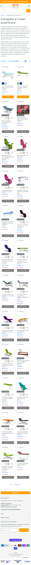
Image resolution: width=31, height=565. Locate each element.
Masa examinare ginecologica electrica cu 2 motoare (8, 157)
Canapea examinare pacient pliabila (22, 463)
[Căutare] (28, 10)
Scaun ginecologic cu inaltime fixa (22, 156)
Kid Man (3, 226)
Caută (15, 553)
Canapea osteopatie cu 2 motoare (23, 331)
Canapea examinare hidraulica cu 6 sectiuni (8, 295)
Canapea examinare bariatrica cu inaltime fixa (22, 191)
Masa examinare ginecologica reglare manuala (22, 119)
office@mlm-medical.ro (10, 507)
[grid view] (25, 61)
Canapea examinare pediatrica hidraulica (22, 432)
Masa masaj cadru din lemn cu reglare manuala (23, 362)
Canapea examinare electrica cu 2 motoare (22, 226)
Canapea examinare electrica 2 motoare (7, 331)
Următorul (17, 484)
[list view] (28, 61)
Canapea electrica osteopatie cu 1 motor (8, 364)
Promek (18, 466)
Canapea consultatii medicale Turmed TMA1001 (22, 87)
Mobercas (4, 125)
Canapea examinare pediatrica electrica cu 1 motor (7, 468)
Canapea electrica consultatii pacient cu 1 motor (8, 433)
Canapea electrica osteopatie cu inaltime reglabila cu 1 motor (22, 296)
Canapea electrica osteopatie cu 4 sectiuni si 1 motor (22, 261)
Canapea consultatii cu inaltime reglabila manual (7, 398)
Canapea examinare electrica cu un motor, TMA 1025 (8, 87)
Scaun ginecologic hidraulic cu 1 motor (7, 190)
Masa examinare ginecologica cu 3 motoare (6, 122)
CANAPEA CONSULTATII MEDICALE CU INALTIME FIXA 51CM (8, 223)
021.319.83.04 (9, 503)
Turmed (3, 90)
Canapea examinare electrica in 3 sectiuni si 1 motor (7, 261)
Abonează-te (24, 530)
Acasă (2, 15)
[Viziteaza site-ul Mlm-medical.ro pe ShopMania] (27, 561)
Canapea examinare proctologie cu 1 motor (22, 398)
